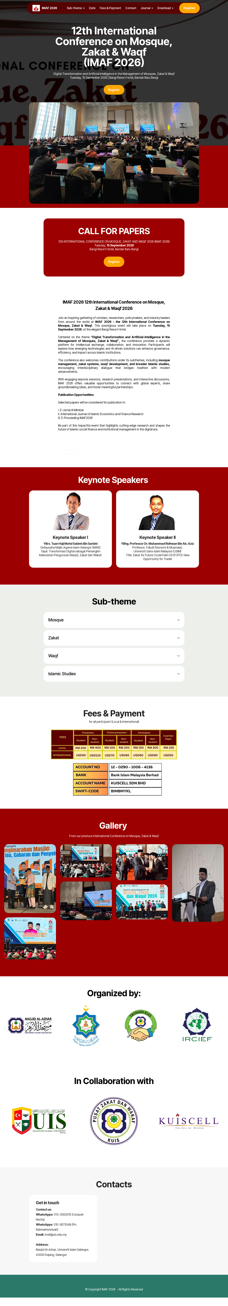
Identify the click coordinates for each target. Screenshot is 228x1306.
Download (164, 8)
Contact (130, 8)
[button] (114, 620)
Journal (145, 8)
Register (189, 8)
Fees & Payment (110, 8)
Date (92, 8)
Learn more (70, 449)
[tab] (114, 620)
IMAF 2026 (49, 8)
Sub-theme (74, 8)
